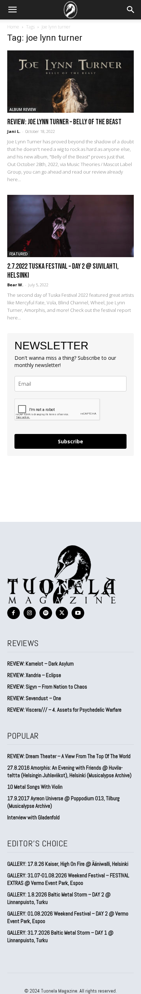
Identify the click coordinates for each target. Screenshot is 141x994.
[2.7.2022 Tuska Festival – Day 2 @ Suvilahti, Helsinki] (70, 226)
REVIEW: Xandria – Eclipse (34, 675)
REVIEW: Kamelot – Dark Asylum (40, 663)
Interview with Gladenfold (33, 817)
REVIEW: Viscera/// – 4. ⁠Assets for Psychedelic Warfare (64, 709)
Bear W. (15, 284)
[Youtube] (78, 613)
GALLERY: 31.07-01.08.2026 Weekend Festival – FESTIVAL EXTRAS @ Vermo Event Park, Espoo (68, 879)
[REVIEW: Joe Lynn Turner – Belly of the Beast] (70, 81)
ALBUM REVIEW (22, 109)
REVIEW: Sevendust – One (34, 698)
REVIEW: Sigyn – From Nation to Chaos (47, 686)
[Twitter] (62, 613)
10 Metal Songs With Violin (35, 786)
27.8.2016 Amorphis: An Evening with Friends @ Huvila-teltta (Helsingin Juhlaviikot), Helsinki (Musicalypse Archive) (69, 771)
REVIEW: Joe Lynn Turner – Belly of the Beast (64, 121)
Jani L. (13, 131)
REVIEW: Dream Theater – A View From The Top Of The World (69, 756)
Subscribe (70, 441)
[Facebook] (13, 613)
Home (13, 27)
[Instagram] (30, 613)
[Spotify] (45, 613)
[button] (12, 9)
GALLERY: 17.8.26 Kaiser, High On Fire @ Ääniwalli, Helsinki (67, 863)
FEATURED (18, 253)
